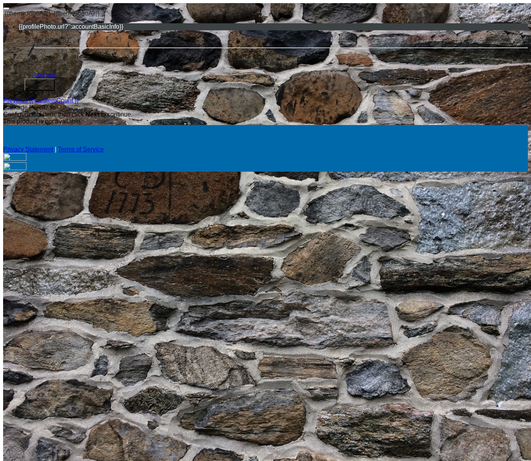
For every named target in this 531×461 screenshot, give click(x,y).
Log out (44, 74)
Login (40, 84)
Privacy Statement (28, 149)
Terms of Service (81, 149)
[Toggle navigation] (6, 8)
